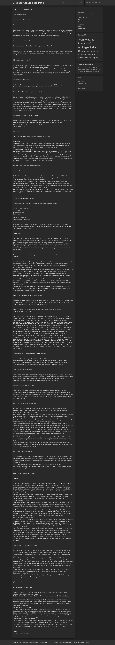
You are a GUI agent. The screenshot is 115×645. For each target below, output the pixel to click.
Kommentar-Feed (83, 86)
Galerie (63, 2)
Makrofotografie (95, 51)
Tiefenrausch (82, 58)
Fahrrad (89, 51)
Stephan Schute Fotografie (28, 2)
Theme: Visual (85, 642)
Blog (72, 2)
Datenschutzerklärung (93, 2)
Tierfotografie (82, 28)
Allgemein (81, 12)
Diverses (80, 22)
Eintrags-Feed (82, 83)
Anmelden (81, 81)
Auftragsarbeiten (82, 17)
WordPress (77, 642)
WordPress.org (82, 88)
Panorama (81, 24)
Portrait (80, 26)
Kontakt (80, 2)
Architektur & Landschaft (85, 15)
